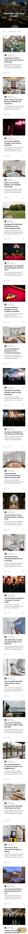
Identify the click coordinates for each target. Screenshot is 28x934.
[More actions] (23, 55)
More (19, 31)
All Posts (4, 31)
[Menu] (26, 3)
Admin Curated (12, 31)
